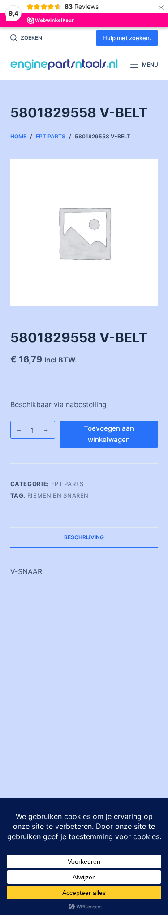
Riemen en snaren (58, 495)
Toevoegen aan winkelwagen (109, 434)
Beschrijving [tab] (84, 537)
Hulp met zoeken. (127, 38)
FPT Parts (67, 483)
